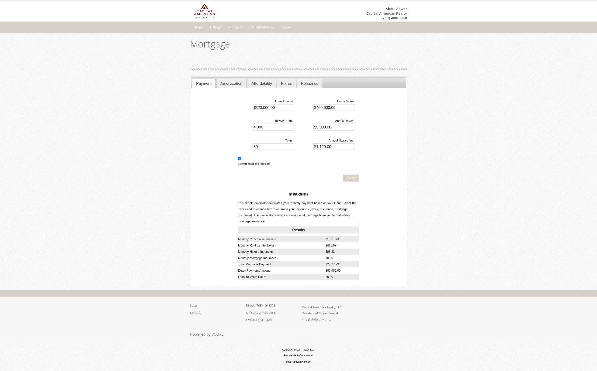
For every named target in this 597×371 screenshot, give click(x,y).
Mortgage (235, 27)
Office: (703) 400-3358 (260, 312)
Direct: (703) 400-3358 (260, 305)
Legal (194, 305)
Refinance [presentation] (309, 83)
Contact (287, 27)
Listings (215, 27)
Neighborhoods (262, 27)
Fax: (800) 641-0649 (259, 320)
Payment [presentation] (204, 83)
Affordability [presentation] (261, 83)
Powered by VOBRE (207, 334)
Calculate (351, 178)
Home (198, 27)
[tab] (204, 83)
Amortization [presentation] (231, 83)
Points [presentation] (286, 83)
